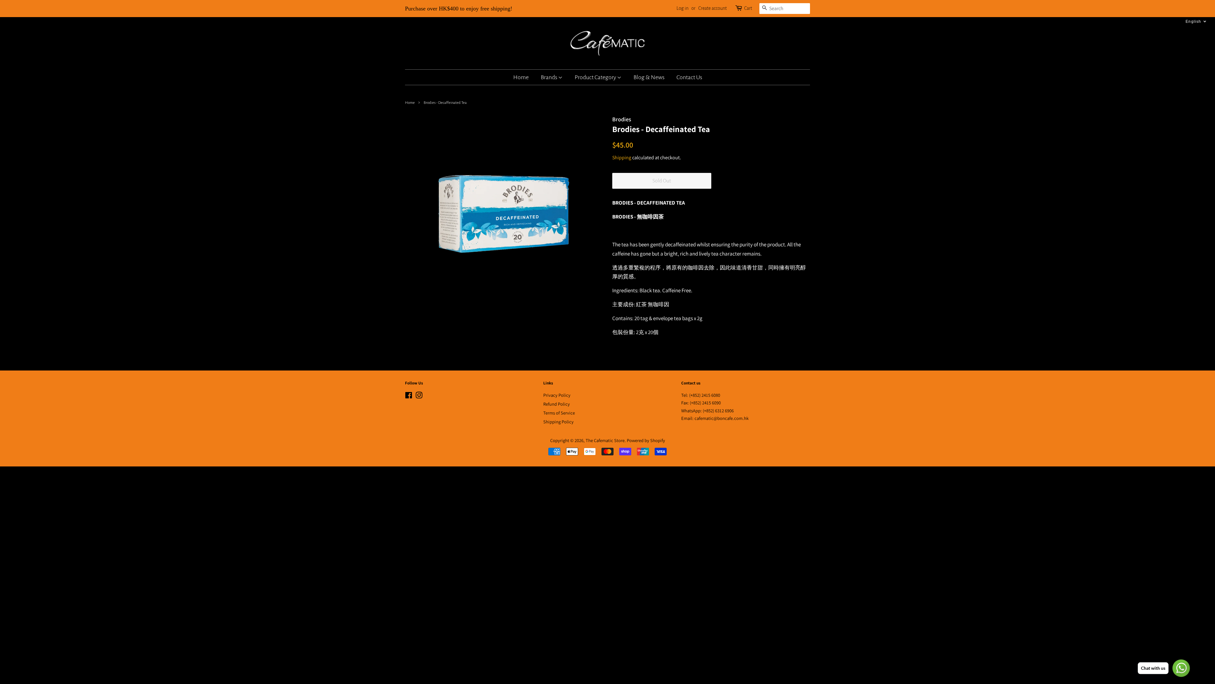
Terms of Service (559, 413)
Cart (748, 8)
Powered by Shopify (646, 440)
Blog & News (648, 77)
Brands (549, 77)
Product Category (596, 77)
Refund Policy (556, 404)
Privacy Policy (556, 395)
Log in (682, 8)
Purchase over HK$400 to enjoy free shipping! (458, 8)
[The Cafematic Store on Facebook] (408, 396)
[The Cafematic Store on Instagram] (418, 396)
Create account (712, 8)
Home (521, 77)
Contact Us (689, 77)
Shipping (621, 157)
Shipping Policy (558, 422)
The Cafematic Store (605, 440)
